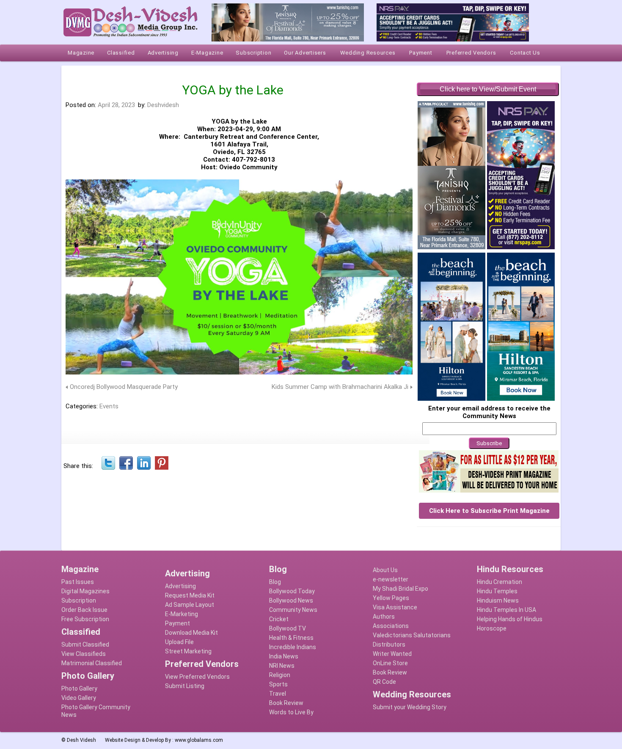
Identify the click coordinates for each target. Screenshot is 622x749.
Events (108, 406)
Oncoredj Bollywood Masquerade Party (124, 387)
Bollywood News (291, 600)
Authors (384, 616)
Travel (277, 693)
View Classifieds (83, 653)
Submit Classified (85, 644)
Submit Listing (184, 686)
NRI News (281, 665)
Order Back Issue (84, 609)
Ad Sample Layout (189, 604)
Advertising (180, 586)
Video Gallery (78, 697)
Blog (275, 581)
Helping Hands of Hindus (509, 619)
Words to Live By (291, 712)
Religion (279, 675)
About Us (385, 570)
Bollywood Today (292, 591)
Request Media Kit (190, 595)
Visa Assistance (395, 607)
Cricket (279, 619)
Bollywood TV (287, 628)
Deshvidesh (163, 105)
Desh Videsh (81, 740)
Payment (177, 623)
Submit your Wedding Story (409, 707)
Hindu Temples (497, 591)
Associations (391, 625)
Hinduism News (498, 600)
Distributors (389, 644)
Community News (293, 609)
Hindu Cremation (499, 581)
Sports (278, 684)
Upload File (179, 642)
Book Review (286, 702)
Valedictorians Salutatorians (412, 635)
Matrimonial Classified (91, 663)
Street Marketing (188, 651)
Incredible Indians (292, 647)
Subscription (78, 600)
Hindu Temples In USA (506, 609)
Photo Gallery (79, 688)
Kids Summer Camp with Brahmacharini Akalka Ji (340, 387)
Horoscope (491, 628)
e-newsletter (390, 579)
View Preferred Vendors (197, 676)
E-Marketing (181, 614)
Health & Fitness (291, 637)
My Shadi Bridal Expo (400, 588)
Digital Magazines (85, 591)
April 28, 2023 (116, 105)
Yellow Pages (391, 598)
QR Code (384, 681)
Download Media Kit (191, 632)
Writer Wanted (392, 653)
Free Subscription (85, 619)
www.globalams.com (199, 740)
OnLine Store (390, 663)
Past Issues (77, 581)
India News (283, 656)
